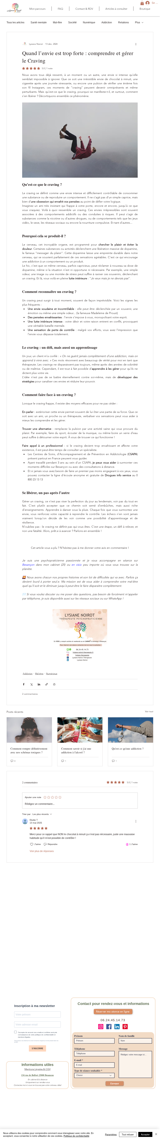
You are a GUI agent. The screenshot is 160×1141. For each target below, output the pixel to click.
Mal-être (57, 22)
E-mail (77, 1060)
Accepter (145, 1134)
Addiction (106, 22)
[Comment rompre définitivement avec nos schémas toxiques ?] (29, 730)
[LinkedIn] (117, 1026)
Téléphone (79, 1048)
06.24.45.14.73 (113, 1020)
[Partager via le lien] (46, 684)
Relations (123, 22)
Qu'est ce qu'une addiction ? (127, 748)
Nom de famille (127, 1036)
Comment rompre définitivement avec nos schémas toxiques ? (28, 750)
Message (123, 1048)
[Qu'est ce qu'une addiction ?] (130, 730)
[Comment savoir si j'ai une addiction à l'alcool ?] (80, 730)
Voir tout (149, 711)
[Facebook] (108, 1026)
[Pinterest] (125, 1026)
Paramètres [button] (111, 1134)
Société (72, 22)
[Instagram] (100, 1026)
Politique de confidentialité (76, 1135)
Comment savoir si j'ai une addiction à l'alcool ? (76, 750)
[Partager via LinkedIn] (38, 684)
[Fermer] (156, 1134)
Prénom (78, 1036)
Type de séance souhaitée (87, 1070)
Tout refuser (128, 1134)
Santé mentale (39, 22)
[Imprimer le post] (54, 684)
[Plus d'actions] (136, 44)
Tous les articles (15, 22)
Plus (137, 22)
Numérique (89, 22)
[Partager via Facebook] (23, 684)
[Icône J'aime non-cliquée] (32, 844)
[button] (142, 3)
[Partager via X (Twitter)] (31, 684)
